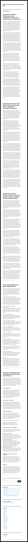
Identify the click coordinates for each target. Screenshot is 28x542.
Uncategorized (6, 535)
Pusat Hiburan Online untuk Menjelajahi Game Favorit (11, 494)
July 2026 (5, 510)
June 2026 (5, 511)
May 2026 (5, 512)
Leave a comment (11, 99)
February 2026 (6, 515)
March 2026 (5, 514)
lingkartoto (4, 21)
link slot (13, 367)
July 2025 (5, 522)
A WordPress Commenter (6, 502)
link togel (16, 367)
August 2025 (5, 521)
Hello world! (13, 502)
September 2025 (6, 520)
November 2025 (6, 518)
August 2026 (5, 509)
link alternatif (10, 367)
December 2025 (6, 517)
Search (19, 481)
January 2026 (5, 516)
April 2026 (5, 513)
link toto (18, 367)
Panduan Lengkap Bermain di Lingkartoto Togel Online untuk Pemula (11, 374)
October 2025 (5, 519)
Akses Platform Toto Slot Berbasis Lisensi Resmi (10, 495)
